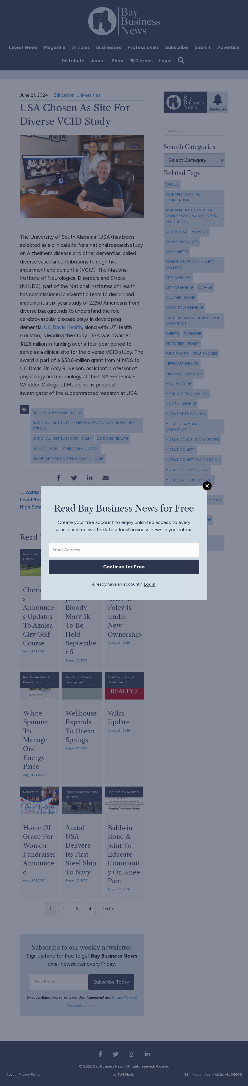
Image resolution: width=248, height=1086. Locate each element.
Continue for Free (124, 567)
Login (149, 584)
